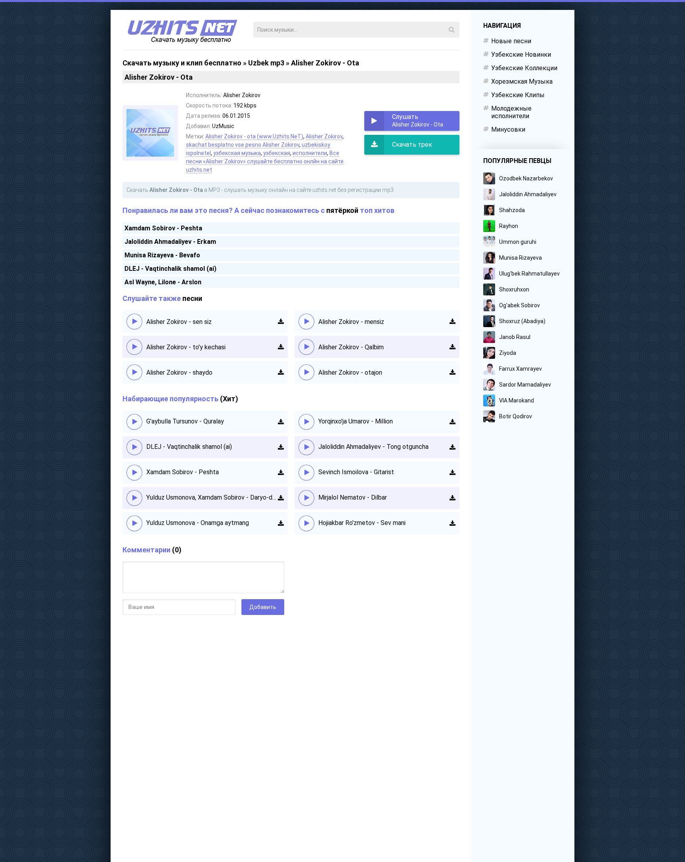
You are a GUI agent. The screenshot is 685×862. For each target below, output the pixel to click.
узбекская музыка (237, 153)
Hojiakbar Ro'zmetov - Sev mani (362, 523)
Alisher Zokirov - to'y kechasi (186, 347)
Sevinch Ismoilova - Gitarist (356, 472)
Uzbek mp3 (266, 63)
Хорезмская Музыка (522, 81)
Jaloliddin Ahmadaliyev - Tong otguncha (373, 446)
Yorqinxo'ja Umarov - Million (355, 421)
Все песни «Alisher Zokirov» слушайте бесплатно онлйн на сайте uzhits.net (265, 161)
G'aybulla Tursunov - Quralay (185, 421)
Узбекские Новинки (521, 54)
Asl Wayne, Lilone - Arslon (162, 282)
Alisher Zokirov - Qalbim (351, 347)
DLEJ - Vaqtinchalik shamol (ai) (170, 268)
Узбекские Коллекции (524, 68)
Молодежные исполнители (511, 112)
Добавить (262, 607)
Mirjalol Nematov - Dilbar (352, 497)
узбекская (276, 153)
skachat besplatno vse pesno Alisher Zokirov (242, 145)
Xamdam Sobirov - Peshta (163, 228)
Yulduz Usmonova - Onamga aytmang (197, 523)
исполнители (310, 153)
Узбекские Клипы (518, 95)
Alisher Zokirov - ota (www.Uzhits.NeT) (254, 136)
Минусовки (508, 129)
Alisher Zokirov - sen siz (179, 322)
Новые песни (511, 41)
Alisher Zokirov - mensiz (351, 322)
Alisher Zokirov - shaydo (179, 372)
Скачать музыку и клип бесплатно (181, 63)
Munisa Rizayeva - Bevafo (162, 255)
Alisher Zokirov (324, 136)
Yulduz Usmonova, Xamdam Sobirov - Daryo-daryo (212, 497)
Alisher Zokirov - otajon (350, 372)
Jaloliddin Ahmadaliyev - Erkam (170, 241)
